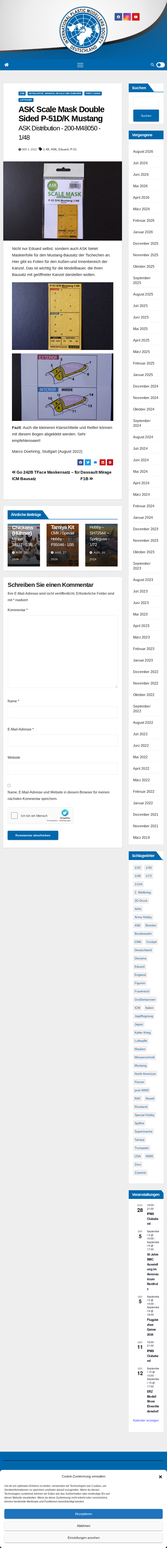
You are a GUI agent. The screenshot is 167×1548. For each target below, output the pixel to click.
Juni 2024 (141, 460)
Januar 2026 (143, 232)
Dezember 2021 (146, 814)
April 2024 (141, 483)
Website (14, 757)
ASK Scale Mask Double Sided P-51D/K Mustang (61, 123)
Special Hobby (144, 1115)
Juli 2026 (140, 163)
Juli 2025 (140, 306)
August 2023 (143, 580)
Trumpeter (142, 1148)
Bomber (150, 925)
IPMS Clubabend (152, 1218)
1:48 (46, 149)
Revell (150, 1098)
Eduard (63, 149)
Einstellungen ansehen (84, 1538)
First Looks (93, 93)
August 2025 (143, 294)
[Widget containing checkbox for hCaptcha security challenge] (40, 815)
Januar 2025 (143, 375)
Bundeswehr (143, 933)
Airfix (138, 909)
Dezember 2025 (146, 243)
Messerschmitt (145, 1057)
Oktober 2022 (143, 695)
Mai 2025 (140, 329)
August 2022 (143, 722)
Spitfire (139, 1123)
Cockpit (151, 942)
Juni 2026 (141, 174)
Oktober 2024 (143, 409)
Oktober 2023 (143, 552)
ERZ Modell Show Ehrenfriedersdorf (153, 1401)
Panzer (139, 1082)
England (140, 975)
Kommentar (18, 610)
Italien (149, 1008)
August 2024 (143, 437)
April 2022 (141, 768)
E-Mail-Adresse (21, 729)
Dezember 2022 (146, 672)
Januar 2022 (143, 803)
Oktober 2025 (143, 266)
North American (145, 1073)
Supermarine (143, 1131)
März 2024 (141, 494)
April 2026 (141, 197)
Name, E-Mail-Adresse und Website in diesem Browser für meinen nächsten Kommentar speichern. (59, 795)
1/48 (22, 93)
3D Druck (141, 900)
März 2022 (141, 780)
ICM (137, 1008)
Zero (138, 1164)
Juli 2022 (140, 734)
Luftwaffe (141, 1040)
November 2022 (146, 683)
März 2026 (141, 209)
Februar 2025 (143, 363)
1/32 (138, 867)
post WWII (142, 1090)
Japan (139, 1024)
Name (13, 701)
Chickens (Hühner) (22, 536)
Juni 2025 (141, 317)
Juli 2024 (140, 448)
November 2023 (146, 540)
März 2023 (141, 637)
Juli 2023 (140, 591)
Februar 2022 (143, 791)
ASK (54, 149)
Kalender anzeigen (146, 1420)
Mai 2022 (140, 757)
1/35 (149, 867)
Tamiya (139, 1139)
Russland (141, 1106)
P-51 (73, 149)
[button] (160, 1476)
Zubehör (140, 1172)
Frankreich (142, 991)
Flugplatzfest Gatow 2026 (152, 1326)
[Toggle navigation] (80, 65)
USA (138, 1156)
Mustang (141, 1065)
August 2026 (143, 151)
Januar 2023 (143, 660)
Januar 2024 (143, 517)
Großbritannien (145, 999)
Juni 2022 (141, 745)
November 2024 (146, 398)
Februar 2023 (143, 649)
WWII (149, 1156)
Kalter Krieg (143, 1032)
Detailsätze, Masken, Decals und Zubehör (55, 93)
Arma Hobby (143, 917)
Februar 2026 (143, 220)
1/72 (149, 876)
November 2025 (146, 255)
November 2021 (146, 826)
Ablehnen (83, 1526)
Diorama (140, 958)
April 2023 (141, 626)
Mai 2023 (140, 614)
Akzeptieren (83, 1514)
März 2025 (141, 352)
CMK (138, 942)
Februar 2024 (143, 506)
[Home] (6, 65)
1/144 (138, 884)
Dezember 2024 (146, 386)
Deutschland (143, 950)
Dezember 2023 (146, 529)
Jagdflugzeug (144, 1016)
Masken (140, 1049)
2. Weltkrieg (143, 892)
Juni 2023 (141, 603)
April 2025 (141, 340)
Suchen (139, 88)
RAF (138, 1098)
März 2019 (141, 837)
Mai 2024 (140, 471)
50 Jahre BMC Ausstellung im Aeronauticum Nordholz (153, 1271)
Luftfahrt (26, 100)
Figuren (140, 983)
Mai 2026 (140, 186)
